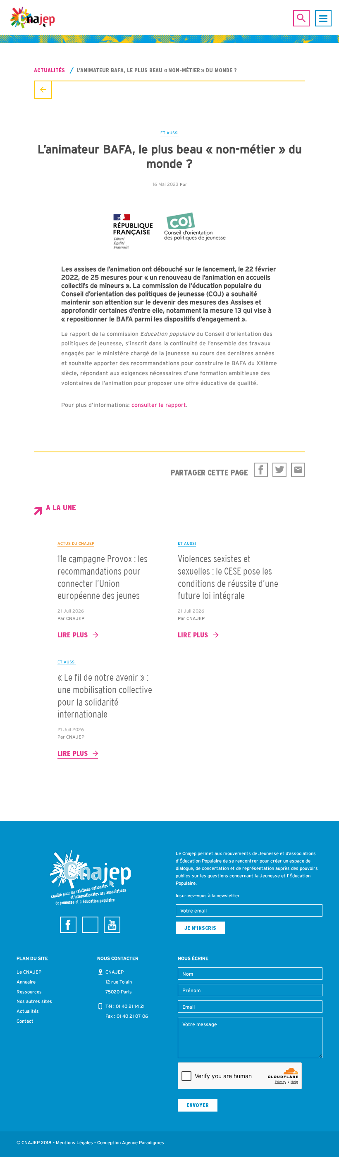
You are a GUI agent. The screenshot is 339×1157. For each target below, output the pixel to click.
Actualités (49, 70)
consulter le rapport (158, 405)
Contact (25, 1021)
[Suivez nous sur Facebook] (68, 925)
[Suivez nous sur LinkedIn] (90, 925)
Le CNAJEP (29, 971)
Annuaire (26, 981)
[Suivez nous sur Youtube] (112, 925)
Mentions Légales (74, 1142)
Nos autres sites (34, 1001)
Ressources (29, 991)
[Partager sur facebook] (261, 470)
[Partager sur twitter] (279, 470)
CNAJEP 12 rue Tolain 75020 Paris (118, 981)
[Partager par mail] (298, 470)
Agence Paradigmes (143, 1142)
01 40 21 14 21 (130, 1006)
